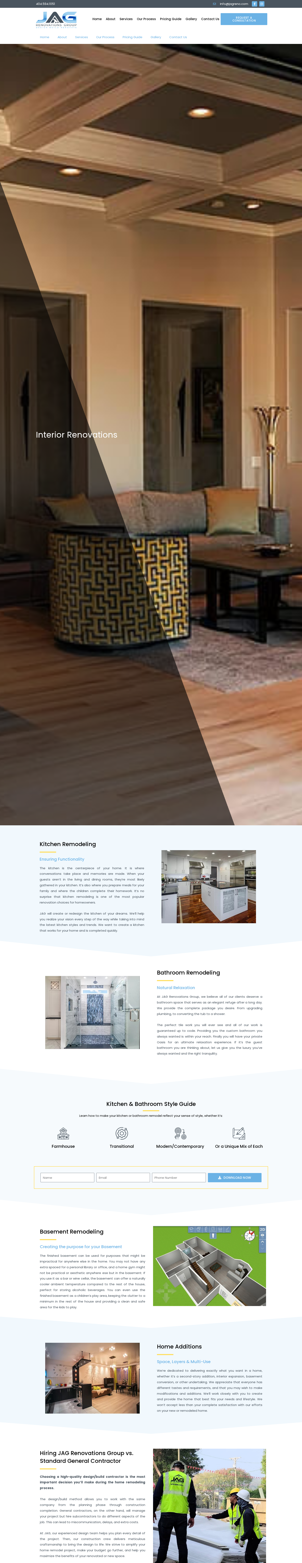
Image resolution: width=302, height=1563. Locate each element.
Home (97, 19)
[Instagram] (261, 3)
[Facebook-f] (254, 3)
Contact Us (210, 19)
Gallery (191, 19)
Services (126, 19)
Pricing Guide (170, 19)
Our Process (146, 19)
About (110, 19)
